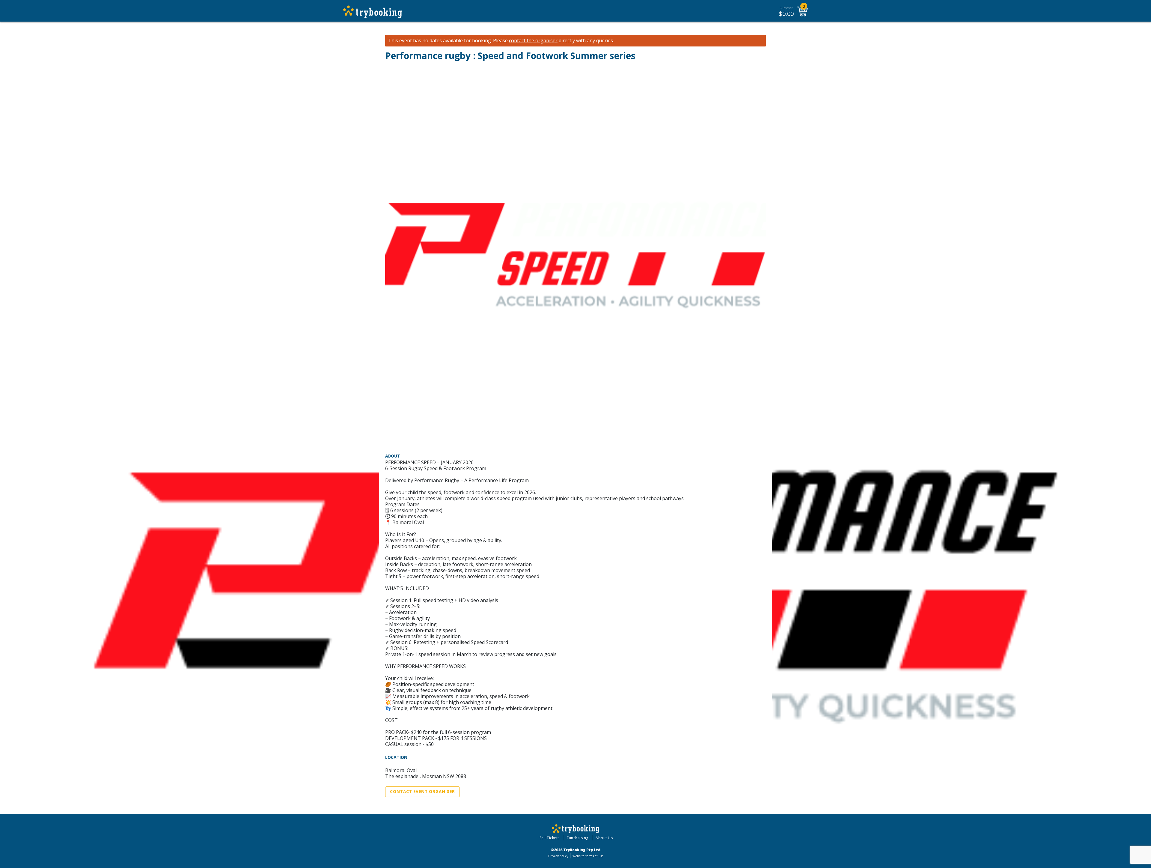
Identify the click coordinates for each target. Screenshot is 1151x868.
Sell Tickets (550, 837)
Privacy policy (558, 856)
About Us (604, 837)
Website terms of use (588, 856)
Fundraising (577, 837)
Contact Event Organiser (422, 791)
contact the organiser (533, 40)
